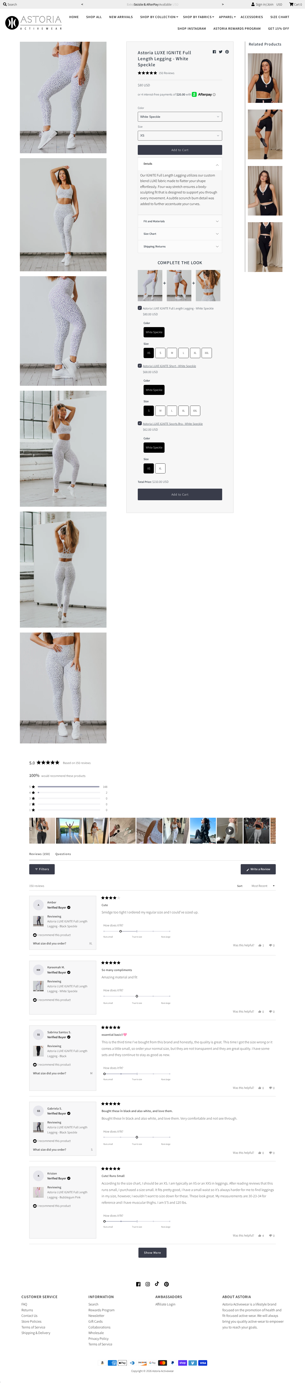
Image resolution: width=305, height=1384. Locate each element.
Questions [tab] (63, 856)
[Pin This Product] (227, 52)
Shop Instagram (192, 28)
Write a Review (263, 870)
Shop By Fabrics (197, 17)
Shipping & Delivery (35, 1332)
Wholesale (96, 1332)
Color (141, 108)
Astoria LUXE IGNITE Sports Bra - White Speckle (173, 424)
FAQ (24, 1304)
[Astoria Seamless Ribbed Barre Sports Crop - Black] (265, 190)
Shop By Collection (158, 17)
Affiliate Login (165, 1304)
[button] (156, 73)
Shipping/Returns (155, 246)
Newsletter (96, 1315)
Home (74, 17)
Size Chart (279, 17)
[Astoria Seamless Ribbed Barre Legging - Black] (265, 246)
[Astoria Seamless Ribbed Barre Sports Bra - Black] (265, 77)
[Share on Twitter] (221, 52)
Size (140, 127)
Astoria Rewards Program (237, 28)
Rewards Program (101, 1310)
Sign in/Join (264, 4)
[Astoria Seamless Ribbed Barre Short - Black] (265, 133)
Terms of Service (33, 1327)
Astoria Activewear (163, 1371)
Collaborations (99, 1327)
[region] (152, 831)
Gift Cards (95, 1321)
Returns (27, 1310)
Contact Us (29, 1315)
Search (93, 1304)
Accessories (252, 17)
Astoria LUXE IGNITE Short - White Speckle (169, 366)
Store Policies (31, 1321)
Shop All (94, 17)
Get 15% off (278, 28)
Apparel (226, 17)
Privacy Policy (98, 1338)
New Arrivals (121, 17)
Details (148, 164)
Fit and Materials (154, 221)
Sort (240, 886)
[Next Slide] (272, 831)
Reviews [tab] (39, 856)
